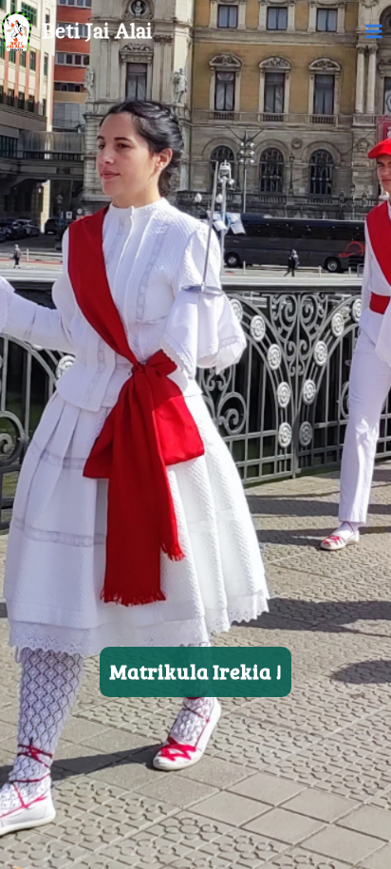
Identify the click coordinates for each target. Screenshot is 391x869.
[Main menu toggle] (374, 31)
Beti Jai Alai (97, 31)
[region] (195, 434)
